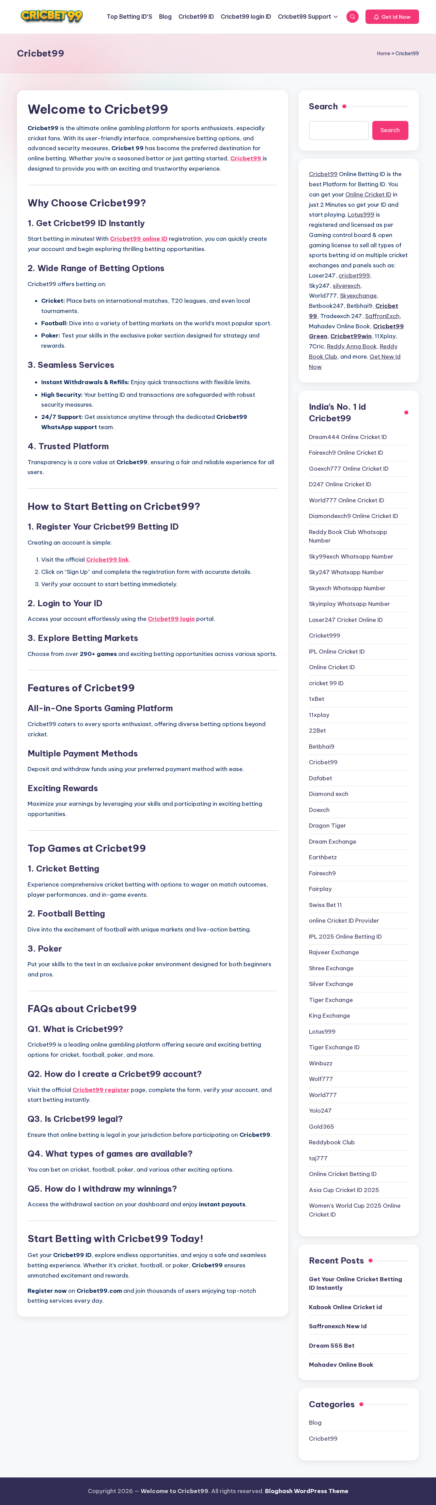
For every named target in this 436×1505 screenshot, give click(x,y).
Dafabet (320, 778)
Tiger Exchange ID (334, 1047)
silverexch (346, 285)
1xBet (316, 699)
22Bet (317, 730)
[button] (392, 17)
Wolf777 (321, 1079)
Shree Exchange (331, 968)
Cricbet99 (323, 174)
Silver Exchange (331, 984)
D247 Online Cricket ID (340, 484)
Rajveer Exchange (334, 952)
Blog (315, 1422)
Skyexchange (358, 295)
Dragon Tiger (327, 825)
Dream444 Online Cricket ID (348, 437)
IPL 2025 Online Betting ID (345, 936)
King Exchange (329, 1015)
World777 (323, 1095)
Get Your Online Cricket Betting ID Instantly (355, 1283)
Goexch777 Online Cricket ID (349, 468)
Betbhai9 (321, 746)
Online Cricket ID (368, 194)
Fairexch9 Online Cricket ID (346, 452)
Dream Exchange (332, 841)
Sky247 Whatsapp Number (346, 572)
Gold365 (321, 1126)
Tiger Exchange (331, 1000)
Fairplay (320, 889)
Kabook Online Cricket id (345, 1307)
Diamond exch (328, 794)
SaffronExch (382, 316)
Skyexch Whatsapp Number (347, 588)
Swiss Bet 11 (325, 905)
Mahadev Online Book (341, 1364)
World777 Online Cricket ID (346, 500)
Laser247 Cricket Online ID (346, 620)
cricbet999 (354, 275)
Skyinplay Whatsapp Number (349, 604)
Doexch (319, 810)
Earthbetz (323, 857)
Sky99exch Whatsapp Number (351, 556)
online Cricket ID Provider (344, 920)
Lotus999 (361, 214)
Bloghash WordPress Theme (306, 1491)
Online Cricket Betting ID (343, 1174)
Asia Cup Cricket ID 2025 (344, 1190)
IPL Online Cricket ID (337, 651)
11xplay (319, 715)
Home (383, 53)
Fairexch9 (322, 873)
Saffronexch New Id (338, 1326)
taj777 (318, 1158)
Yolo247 (320, 1110)
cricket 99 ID (326, 683)
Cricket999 (324, 635)
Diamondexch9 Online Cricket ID (353, 516)
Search (323, 106)
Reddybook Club (332, 1142)
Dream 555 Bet (332, 1345)
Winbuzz (320, 1063)
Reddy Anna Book (352, 346)
